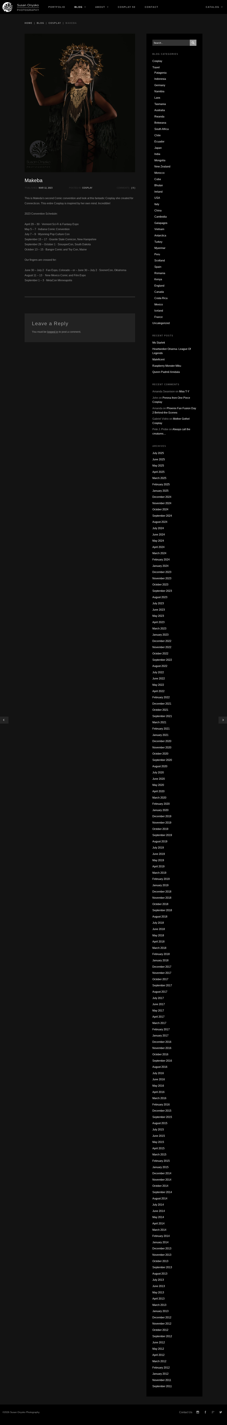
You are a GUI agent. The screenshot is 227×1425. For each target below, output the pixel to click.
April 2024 (158, 547)
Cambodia (160, 216)
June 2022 (158, 678)
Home (28, 23)
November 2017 (161, 972)
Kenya (158, 279)
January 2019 (160, 885)
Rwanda (159, 116)
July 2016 (158, 1073)
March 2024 (159, 553)
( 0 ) (133, 188)
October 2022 (160, 653)
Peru (157, 254)
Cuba (157, 179)
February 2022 (161, 697)
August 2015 (159, 1123)
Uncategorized (161, 323)
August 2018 (159, 916)
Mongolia (159, 160)
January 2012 (160, 1373)
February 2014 (161, 1236)
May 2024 (158, 540)
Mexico (158, 304)
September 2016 (162, 1060)
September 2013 (162, 1267)
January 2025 (160, 490)
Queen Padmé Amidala (166, 372)
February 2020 (161, 803)
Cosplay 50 (126, 7)
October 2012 (160, 1330)
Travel (156, 67)
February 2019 (161, 879)
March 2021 (159, 722)
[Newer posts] (223, 720)
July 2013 (158, 1279)
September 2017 (162, 985)
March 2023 (159, 628)
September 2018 (162, 910)
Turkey (158, 241)
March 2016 (159, 1098)
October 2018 (160, 904)
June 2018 (158, 929)
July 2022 (158, 672)
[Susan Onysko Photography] (22, 7)
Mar (41, 188)
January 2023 (160, 634)
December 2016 (161, 1041)
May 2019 (158, 860)
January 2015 (160, 1167)
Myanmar (159, 248)
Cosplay (55, 23)
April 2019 (158, 866)
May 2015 (158, 1142)
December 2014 (161, 1173)
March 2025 (159, 478)
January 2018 (160, 960)
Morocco (159, 172)
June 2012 (158, 1342)
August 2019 (159, 841)
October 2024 (160, 509)
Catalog (212, 7)
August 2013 (159, 1273)
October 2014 (160, 1185)
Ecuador (159, 141)
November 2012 (161, 1323)
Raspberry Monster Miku (166, 365)
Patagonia (160, 72)
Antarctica (160, 235)
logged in (52, 331)
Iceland (158, 310)
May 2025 (158, 465)
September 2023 (162, 590)
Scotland (159, 260)
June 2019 (158, 854)
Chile (157, 135)
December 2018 (161, 891)
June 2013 (158, 1286)
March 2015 (159, 1154)
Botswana (160, 122)
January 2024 (160, 565)
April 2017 (158, 1016)
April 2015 (158, 1148)
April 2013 (158, 1298)
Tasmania (160, 104)
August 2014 (159, 1198)
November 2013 (161, 1254)
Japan (158, 147)
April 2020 (158, 791)
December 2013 (161, 1248)
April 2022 (158, 691)
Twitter (221, 1412)
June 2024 (158, 534)
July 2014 (158, 1204)
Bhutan (158, 185)
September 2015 (162, 1117)
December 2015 (161, 1110)
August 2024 (159, 521)
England (159, 285)
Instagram (198, 1412)
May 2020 (158, 785)
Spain (157, 266)
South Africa (161, 129)
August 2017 (159, 991)
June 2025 (158, 459)
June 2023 (158, 609)
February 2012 (161, 1367)
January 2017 (160, 1035)
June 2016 (158, 1079)
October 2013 (160, 1261)
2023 (50, 188)
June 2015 (158, 1135)
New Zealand (162, 166)
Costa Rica (161, 298)
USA (157, 197)
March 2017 (159, 1023)
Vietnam (159, 229)
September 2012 (162, 1336)
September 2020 (162, 760)
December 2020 (161, 741)
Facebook (205, 1412)
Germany (159, 85)
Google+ (213, 1412)
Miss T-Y (184, 391)
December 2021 (161, 703)
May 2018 (158, 935)
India (157, 154)
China (158, 210)
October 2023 (160, 584)
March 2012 (159, 1361)
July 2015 (158, 1129)
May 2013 (158, 1292)
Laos (157, 97)
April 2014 (158, 1223)
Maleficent (158, 359)
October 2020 (160, 753)
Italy (156, 204)
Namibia (159, 91)
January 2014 (160, 1242)
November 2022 (161, 647)
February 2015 (161, 1160)
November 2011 (161, 1380)
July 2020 (158, 772)
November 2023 (161, 578)
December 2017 (161, 966)
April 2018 (158, 941)
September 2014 (162, 1192)
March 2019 (159, 872)
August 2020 (159, 766)
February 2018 (161, 954)
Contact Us (185, 1412)
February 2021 (161, 728)
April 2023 (158, 622)
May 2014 (158, 1217)
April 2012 (158, 1355)
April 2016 (158, 1092)
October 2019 (160, 829)
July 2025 (158, 453)
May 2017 (158, 1010)
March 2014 (159, 1229)
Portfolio (56, 7)
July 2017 (158, 998)
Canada (159, 291)
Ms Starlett (158, 342)
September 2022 (162, 659)
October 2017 (160, 979)
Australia (159, 110)
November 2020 (161, 747)
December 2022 (161, 641)
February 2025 (161, 484)
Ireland (158, 191)
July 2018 (158, 922)
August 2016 (159, 1066)
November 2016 (161, 1048)
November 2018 (161, 897)
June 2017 (158, 1004)
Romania (159, 273)
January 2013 (160, 1311)
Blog (78, 7)
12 (45, 188)
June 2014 (158, 1211)
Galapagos (160, 223)
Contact (151, 7)
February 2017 (161, 1029)
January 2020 (160, 810)
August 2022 (159, 666)
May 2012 (158, 1348)
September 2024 (162, 515)
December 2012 (161, 1317)
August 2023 (159, 597)
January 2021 (160, 735)
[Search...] (193, 43)
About (100, 7)
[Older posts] (4, 720)
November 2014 (161, 1179)
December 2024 (161, 496)
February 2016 (161, 1104)
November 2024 (161, 503)
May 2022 (158, 684)
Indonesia (160, 78)
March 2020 (159, 797)
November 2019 (161, 822)
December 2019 (161, 816)
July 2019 (158, 847)
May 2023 (158, 615)
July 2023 (158, 603)
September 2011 (162, 1386)
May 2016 (158, 1085)
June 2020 (158, 778)
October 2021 (160, 709)
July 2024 (158, 528)
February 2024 (161, 559)
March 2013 (159, 1305)
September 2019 (162, 835)
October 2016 (160, 1054)
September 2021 (162, 716)
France (158, 317)
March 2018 (159, 948)
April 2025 (158, 472)
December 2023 (161, 572)
